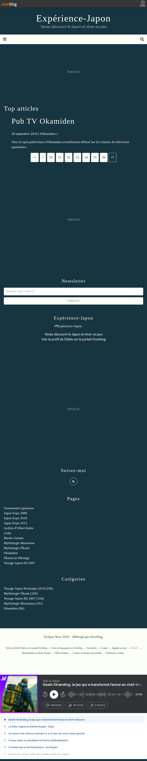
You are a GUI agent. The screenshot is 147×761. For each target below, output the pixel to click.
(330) (28, 588)
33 (77, 157)
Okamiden (49, 134)
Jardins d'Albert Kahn (18, 528)
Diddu (68, 339)
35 (95, 157)
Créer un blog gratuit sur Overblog (66, 648)
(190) (21, 593)
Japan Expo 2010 (15, 518)
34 (86, 157)
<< (35, 157)
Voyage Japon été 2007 (19, 563)
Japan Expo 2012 (15, 523)
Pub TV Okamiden (43, 121)
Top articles (92, 648)
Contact (104, 648)
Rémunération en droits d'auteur (36, 653)
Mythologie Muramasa (19, 543)
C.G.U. (134, 648)
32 (68, 157)
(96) (14, 608)
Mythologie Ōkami (16, 548)
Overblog (96, 637)
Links (7, 533)
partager (78, 705)
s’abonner (55, 705)
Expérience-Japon (73, 18)
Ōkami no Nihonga (16, 558)
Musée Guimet (14, 538)
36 (103, 157)
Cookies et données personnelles (87, 653)
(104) (24, 598)
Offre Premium (62, 653)
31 (59, 157)
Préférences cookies (115, 653)
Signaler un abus (119, 648)
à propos (100, 705)
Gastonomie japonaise (19, 508)
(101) (23, 603)
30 (51, 157)
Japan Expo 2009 (15, 513)
